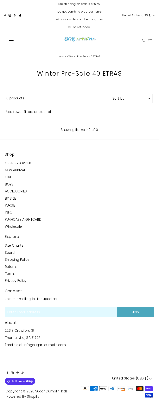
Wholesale (13, 226)
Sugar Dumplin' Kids (51, 391)
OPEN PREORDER (18, 163)
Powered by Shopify (23, 396)
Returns (11, 266)
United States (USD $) (137, 15)
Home (62, 56)
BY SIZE (10, 198)
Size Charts (14, 245)
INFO (8, 212)
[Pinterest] (15, 15)
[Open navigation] (23, 40)
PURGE (10, 205)
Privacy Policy (15, 280)
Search (10, 252)
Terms (10, 273)
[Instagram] (10, 15)
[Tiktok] (20, 15)
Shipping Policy (17, 259)
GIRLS (9, 177)
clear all (45, 111)
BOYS (9, 184)
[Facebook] (5, 15)
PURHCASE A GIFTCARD (23, 219)
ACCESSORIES (16, 191)
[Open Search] (144, 40)
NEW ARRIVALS (16, 170)
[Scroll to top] (151, 397)
